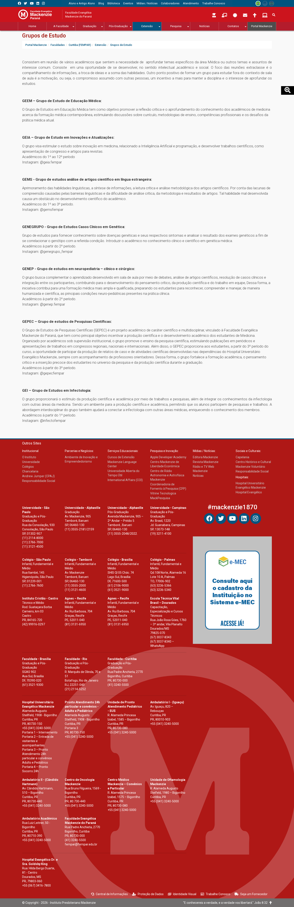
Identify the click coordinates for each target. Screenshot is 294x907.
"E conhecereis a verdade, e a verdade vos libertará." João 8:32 (226, 902)
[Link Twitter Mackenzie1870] (25, 3)
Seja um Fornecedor (254, 894)
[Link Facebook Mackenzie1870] (19, 3)
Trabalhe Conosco (218, 894)
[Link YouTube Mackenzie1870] (32, 3)
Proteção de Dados (151, 894)
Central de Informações (112, 894)
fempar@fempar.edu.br (81, 844)
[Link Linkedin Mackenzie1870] (37, 3)
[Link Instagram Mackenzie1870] (43, 3)
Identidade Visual (184, 894)
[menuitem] (82, 3)
